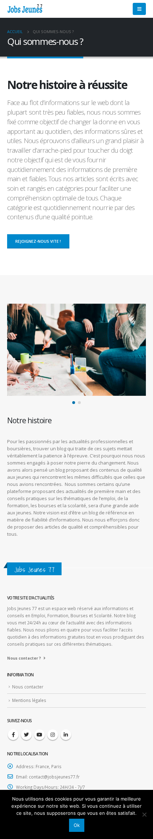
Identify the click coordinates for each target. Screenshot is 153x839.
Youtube (39, 734)
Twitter (26, 734)
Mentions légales (29, 700)
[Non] (144, 814)
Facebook (13, 734)
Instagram (52, 734)
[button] (73, 402)
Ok (77, 825)
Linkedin (65, 734)
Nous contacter (27, 686)
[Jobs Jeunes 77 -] (25, 9)
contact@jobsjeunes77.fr (54, 777)
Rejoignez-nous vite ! (38, 241)
